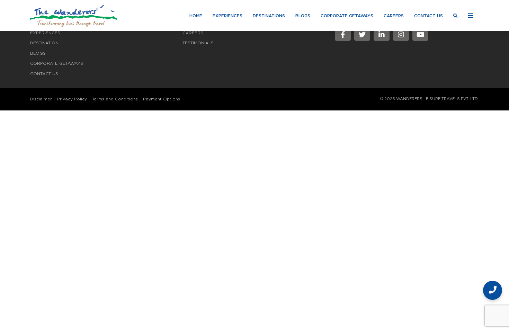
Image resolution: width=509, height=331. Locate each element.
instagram (401, 34)
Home (195, 16)
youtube (420, 34)
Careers (394, 16)
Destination (44, 43)
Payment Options (161, 99)
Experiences (227, 16)
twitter (362, 34)
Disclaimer (41, 99)
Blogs (302, 16)
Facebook (343, 34)
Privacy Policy (72, 99)
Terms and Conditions (115, 99)
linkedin (382, 34)
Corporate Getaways (347, 16)
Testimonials (198, 43)
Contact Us (428, 16)
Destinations (269, 16)
